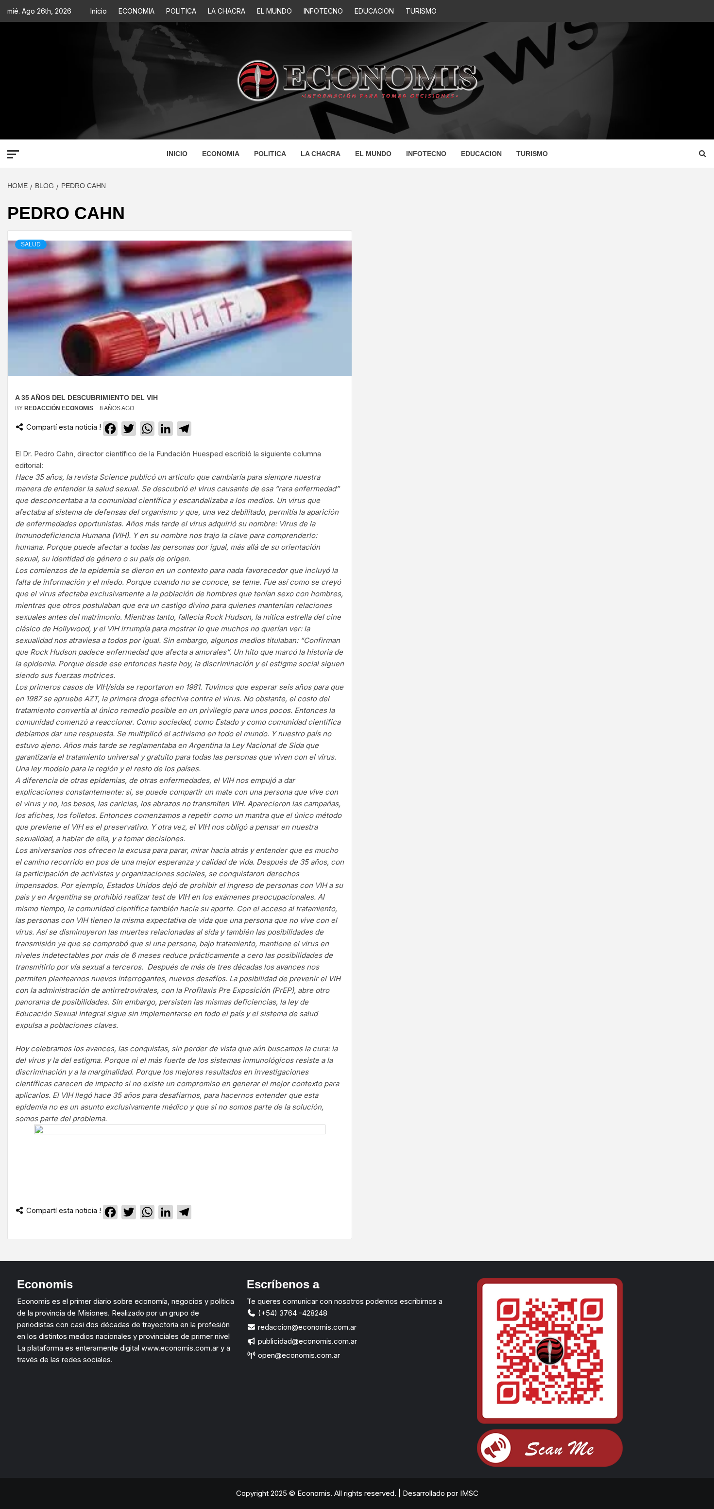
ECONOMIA (136, 11)
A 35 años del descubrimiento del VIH (86, 397)
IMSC (468, 1493)
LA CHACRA (226, 11)
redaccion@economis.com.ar (306, 1327)
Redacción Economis (59, 408)
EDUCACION (374, 11)
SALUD (31, 244)
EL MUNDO (274, 11)
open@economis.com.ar (298, 1355)
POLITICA (181, 11)
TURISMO (421, 11)
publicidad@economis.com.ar (306, 1341)
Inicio (98, 11)
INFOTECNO (323, 11)
